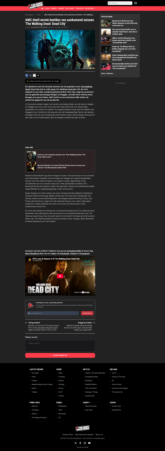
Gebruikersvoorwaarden (84, 434)
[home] (42, 8)
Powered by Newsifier (82, 447)
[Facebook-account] (80, 443)
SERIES (54, 8)
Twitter (73, 254)
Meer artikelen (107, 73)
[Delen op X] (30, 75)
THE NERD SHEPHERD (39, 27)
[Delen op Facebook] (26, 75)
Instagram (84, 254)
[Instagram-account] (85, 443)
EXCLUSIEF (69, 8)
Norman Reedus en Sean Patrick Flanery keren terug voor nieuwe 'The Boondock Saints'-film (61, 166)
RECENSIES (89, 8)
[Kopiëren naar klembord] (38, 75)
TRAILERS (79, 8)
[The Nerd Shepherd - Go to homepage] (35, 3)
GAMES (61, 8)
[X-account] (75, 443)
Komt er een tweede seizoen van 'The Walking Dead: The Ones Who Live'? (61, 156)
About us (99, 434)
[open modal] (135, 3)
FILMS (47, 8)
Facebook (64, 254)
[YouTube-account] (89, 443)
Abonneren (87, 313)
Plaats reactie (60, 355)
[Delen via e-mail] (34, 75)
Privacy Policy (67, 434)
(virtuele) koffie (74, 251)
